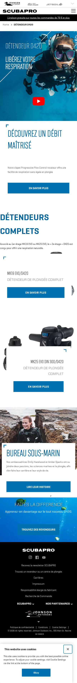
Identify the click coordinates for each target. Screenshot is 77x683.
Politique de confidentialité (22, 627)
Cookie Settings (59, 627)
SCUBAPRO (24, 603)
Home (6, 24)
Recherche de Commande (38, 596)
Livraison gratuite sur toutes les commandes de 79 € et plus (38, 17)
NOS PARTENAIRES (58, 603)
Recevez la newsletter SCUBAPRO (38, 565)
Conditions (43, 627)
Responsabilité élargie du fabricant (38, 590)
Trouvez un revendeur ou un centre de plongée (38, 571)
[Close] (68, 649)
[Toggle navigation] (73, 11)
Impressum (38, 583)
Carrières (38, 577)
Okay (36, 672)
